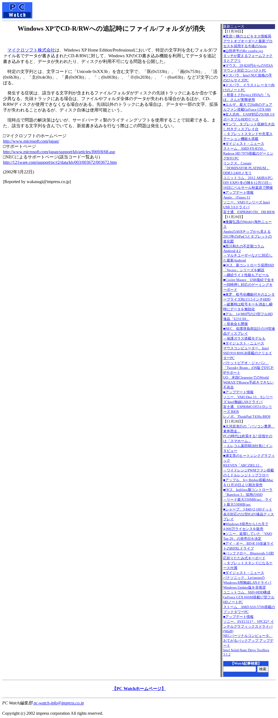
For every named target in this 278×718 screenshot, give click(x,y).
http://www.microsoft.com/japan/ (31, 141)
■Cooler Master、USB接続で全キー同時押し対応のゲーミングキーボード (248, 285)
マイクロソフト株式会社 (31, 50)
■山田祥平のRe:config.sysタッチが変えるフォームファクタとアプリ (248, 56)
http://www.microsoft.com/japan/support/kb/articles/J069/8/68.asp (59, 151)
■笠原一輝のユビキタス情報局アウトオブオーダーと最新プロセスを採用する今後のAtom (248, 41)
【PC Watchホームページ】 (139, 688)
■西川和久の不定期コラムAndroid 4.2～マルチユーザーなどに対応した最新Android (248, 253)
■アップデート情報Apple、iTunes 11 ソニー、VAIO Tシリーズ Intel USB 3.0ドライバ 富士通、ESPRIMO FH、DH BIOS (249, 202)
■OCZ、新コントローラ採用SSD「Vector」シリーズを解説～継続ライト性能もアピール (248, 270)
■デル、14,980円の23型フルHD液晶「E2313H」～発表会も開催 (248, 319)
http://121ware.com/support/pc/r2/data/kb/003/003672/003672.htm (60, 162)
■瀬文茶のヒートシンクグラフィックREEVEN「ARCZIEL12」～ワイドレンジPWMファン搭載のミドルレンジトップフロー (249, 465)
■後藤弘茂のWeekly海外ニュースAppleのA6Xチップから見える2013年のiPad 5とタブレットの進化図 (247, 231)
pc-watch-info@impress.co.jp (59, 703)
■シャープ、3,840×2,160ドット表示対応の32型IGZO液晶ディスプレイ (248, 514)
